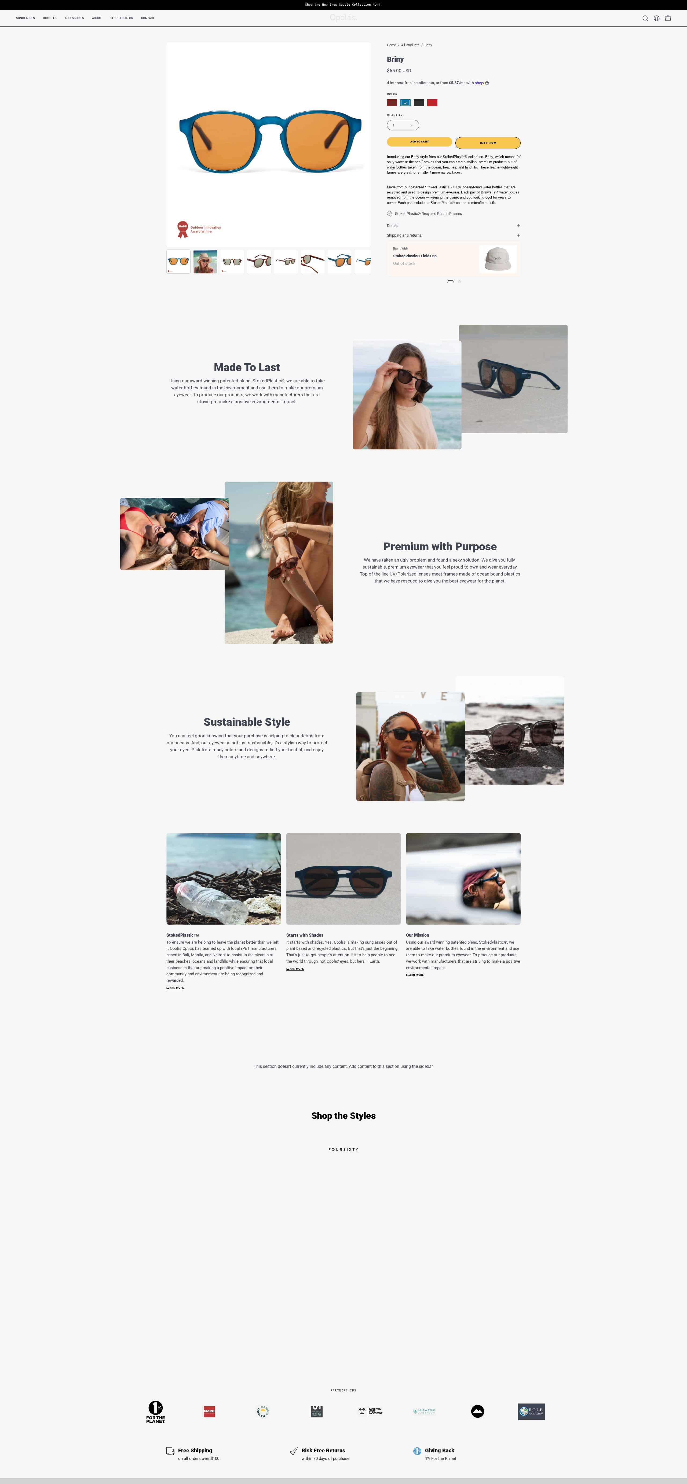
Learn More (175, 987)
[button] (25, 18)
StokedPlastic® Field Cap (415, 256)
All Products (410, 45)
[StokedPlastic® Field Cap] (498, 259)
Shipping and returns (404, 235)
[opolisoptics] (343, 18)
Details (392, 225)
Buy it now (488, 142)
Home (391, 45)
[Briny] (178, 262)
